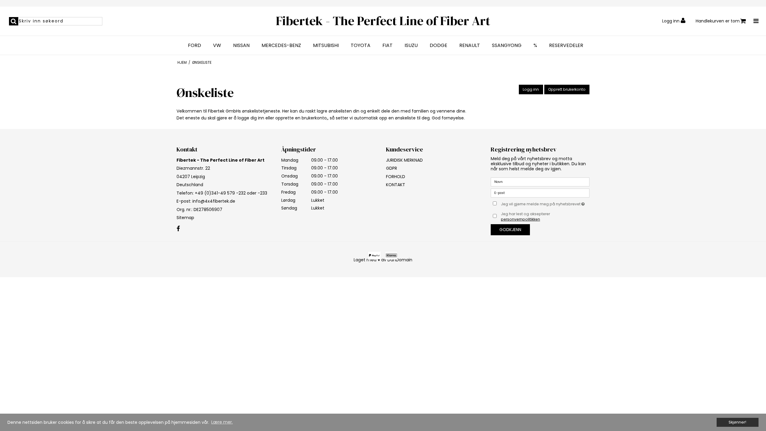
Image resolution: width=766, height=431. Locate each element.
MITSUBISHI (326, 45)
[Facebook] (178, 229)
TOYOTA (360, 45)
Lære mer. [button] (222, 422)
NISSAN (241, 45)
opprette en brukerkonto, (301, 118)
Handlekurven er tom (718, 21)
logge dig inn (251, 118)
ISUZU (411, 45)
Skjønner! (737, 422)
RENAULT (469, 45)
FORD (194, 45)
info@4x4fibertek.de (213, 201)
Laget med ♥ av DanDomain (383, 260)
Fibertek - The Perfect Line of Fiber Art (383, 21)
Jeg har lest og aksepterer (525, 216)
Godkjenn (510, 230)
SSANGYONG (507, 45)
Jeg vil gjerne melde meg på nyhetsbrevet (545, 203)
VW (217, 45)
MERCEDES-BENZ (281, 45)
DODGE (438, 45)
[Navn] (540, 181)
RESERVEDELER (566, 45)
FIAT (387, 45)
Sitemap (185, 218)
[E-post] (540, 192)
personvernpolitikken (520, 219)
